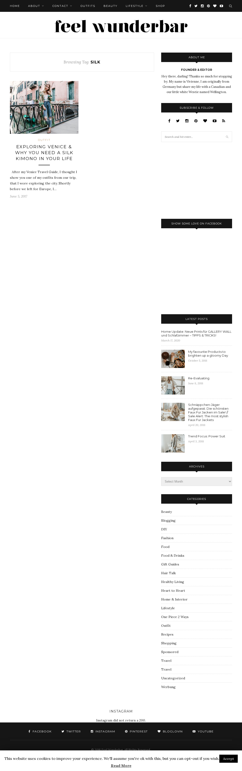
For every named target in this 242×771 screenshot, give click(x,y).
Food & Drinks (172, 555)
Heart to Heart (173, 590)
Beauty (110, 6)
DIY (164, 529)
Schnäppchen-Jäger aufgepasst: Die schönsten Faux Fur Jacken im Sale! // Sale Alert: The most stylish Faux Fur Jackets (208, 412)
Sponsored (169, 652)
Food (165, 547)
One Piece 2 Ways (175, 617)
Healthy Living (172, 582)
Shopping (169, 643)
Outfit (44, 140)
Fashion (167, 538)
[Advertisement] (196, 180)
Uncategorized (173, 678)
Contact (60, 6)
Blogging (168, 520)
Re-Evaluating (198, 378)
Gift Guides (170, 564)
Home (15, 6)
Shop (160, 6)
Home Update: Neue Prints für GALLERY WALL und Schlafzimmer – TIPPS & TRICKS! (196, 333)
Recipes (167, 634)
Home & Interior (174, 599)
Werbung (168, 687)
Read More (121, 765)
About (34, 6)
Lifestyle (134, 6)
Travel (166, 661)
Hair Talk (168, 573)
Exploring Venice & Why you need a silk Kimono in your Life (44, 152)
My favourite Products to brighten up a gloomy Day (208, 353)
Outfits (88, 6)
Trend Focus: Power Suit (206, 436)
